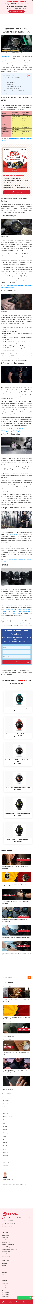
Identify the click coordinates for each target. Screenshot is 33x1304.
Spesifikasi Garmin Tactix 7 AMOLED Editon (13, 77)
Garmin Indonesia (5, 56)
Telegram (4, 1272)
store (30, 621)
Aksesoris (6, 1100)
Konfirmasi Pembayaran (8, 1244)
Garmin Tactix (7, 670)
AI (3, 1097)
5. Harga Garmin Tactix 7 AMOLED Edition (15, 90)
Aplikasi (5, 1103)
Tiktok (3, 1277)
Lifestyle (5, 1152)
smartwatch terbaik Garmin (14, 605)
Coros (5, 1120)
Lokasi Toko (5, 1240)
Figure (5, 1129)
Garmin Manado (22, 611)
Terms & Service (6, 1256)
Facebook (4, 1267)
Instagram (4, 1263)
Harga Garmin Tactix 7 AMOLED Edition (11, 672)
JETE (4, 1149)
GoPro (5, 1139)
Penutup (5, 93)
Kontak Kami (5, 1237)
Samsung (6, 1162)
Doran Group (5, 1283)
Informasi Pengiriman (7, 1247)
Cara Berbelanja (6, 1242)
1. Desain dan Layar (10, 82)
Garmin (5, 1136)
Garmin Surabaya (11, 609)
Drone (5, 1126)
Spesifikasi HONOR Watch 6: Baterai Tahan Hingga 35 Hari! (16, 937)
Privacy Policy (5, 1253)
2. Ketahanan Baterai (10, 84)
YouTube (4, 1274)
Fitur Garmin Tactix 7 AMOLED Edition (12, 80)
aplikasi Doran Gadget (16, 623)
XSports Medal (5, 1296)
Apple (5, 1107)
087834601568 (8, 1227)
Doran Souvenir (6, 1285)
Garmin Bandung (15, 613)
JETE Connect (5, 1294)
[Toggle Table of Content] (28, 75)
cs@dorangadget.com (9, 1223)
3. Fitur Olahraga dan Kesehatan (13, 86)
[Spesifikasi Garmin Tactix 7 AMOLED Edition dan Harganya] (16, 43)
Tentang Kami (5, 1235)
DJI (4, 1123)
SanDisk (5, 1165)
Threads (4, 1265)
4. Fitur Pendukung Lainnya (12, 88)
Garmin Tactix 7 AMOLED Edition (20, 670)
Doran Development (7, 1288)
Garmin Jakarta (22, 609)
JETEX (3, 1290)
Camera (5, 1113)
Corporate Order (6, 1251)
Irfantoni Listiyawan (7, 1182)
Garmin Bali (11, 611)
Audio (5, 1110)
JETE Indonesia (6, 1292)
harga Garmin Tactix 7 (11, 534)
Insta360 (5, 1146)
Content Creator (7, 1116)
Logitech (5, 1155)
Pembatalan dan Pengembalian (10, 1249)
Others (5, 1159)
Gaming (5, 1133)
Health (5, 1142)
